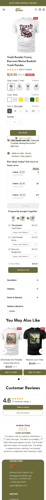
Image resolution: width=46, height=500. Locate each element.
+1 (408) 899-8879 (17, 482)
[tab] (18, 379)
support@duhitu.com (18, 485)
